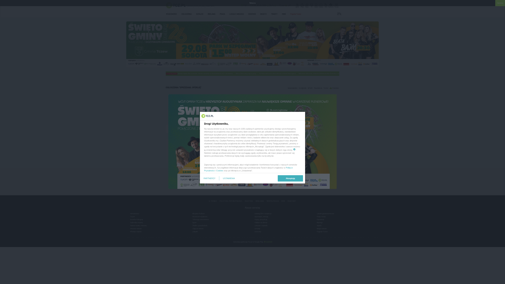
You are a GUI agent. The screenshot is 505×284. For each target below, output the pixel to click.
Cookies (219, 170)
